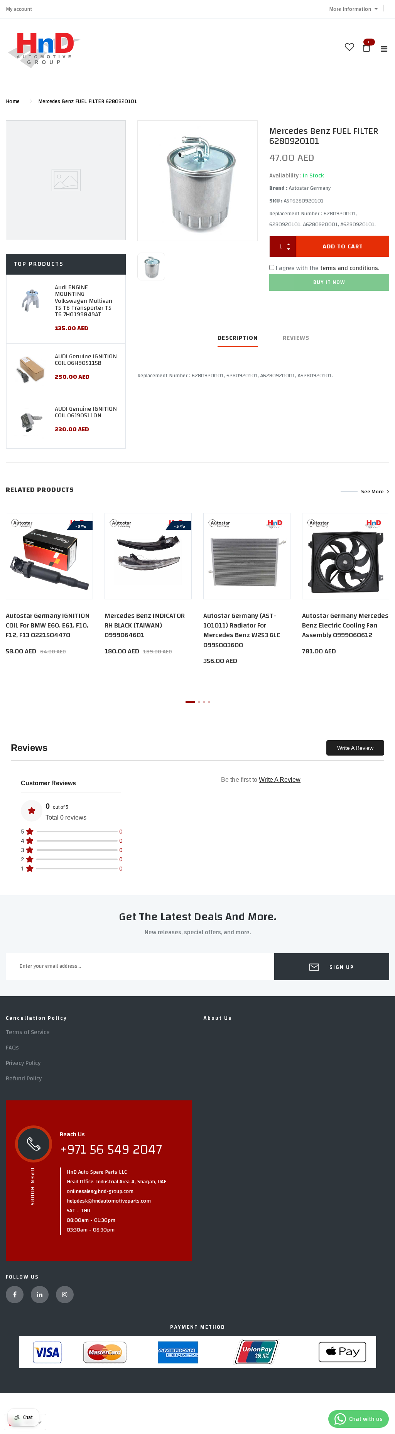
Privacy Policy (23, 1063)
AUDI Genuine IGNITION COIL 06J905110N (86, 412)
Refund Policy (24, 1078)
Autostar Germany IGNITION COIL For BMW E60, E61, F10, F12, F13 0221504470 (48, 625)
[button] (353, 9)
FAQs (12, 1047)
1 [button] (190, 702)
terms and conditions (349, 268)
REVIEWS (296, 338)
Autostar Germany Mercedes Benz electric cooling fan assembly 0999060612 (345, 625)
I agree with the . (327, 268)
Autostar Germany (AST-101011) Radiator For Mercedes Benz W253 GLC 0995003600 (241, 630)
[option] (197, 181)
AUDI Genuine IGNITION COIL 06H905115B (86, 360)
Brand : (278, 188)
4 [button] (209, 702)
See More (372, 491)
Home (13, 101)
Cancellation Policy (36, 1018)
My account (19, 9)
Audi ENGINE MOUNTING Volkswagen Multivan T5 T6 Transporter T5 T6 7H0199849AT (83, 301)
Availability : (285, 175)
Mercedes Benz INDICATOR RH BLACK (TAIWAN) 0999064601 (145, 625)
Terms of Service (28, 1032)
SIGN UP (340, 967)
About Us (217, 1018)
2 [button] (199, 702)
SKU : (275, 201)
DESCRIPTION (238, 338)
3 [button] (204, 702)
